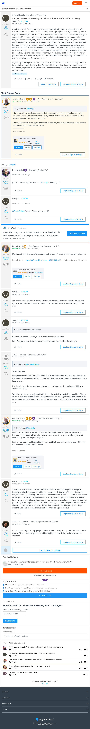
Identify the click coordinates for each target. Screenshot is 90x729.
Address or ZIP (9, 632)
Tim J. (14, 355)
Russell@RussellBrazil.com (36, 260)
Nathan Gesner (19, 99)
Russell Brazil (17, 246)
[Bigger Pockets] (3, 3)
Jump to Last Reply (48, 84)
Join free (77, 3)
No (47, 683)
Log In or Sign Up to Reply (73, 84)
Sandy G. (16, 21)
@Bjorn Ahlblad (18, 211)
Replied (26, 101)
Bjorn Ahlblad (18, 170)
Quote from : (26, 108)
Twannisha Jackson (20, 521)
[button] (38, 78)
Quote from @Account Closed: (28, 329)
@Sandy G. (31, 108)
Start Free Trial (45, 595)
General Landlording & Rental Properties (29, 15)
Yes (43, 683)
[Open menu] (86, 3)
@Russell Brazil (32, 364)
